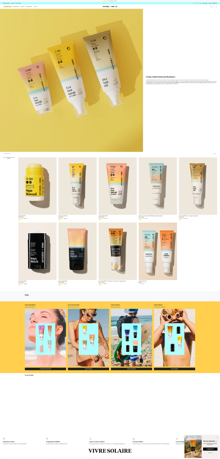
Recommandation (6, 3)
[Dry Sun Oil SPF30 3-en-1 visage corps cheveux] (198, 186)
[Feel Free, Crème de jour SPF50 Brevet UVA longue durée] (158, 186)
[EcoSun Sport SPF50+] (77, 251)
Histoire (12, 3)
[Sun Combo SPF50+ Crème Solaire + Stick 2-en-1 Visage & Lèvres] (118, 251)
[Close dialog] (217, 437)
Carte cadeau (204, 3)
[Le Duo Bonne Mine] (158, 251)
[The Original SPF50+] (37, 251)
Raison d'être (18, 3)
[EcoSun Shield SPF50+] (118, 186)
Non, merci (210, 452)
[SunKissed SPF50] (37, 186)
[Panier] (216, 7)
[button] (16, 6)
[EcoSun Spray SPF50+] (77, 186)
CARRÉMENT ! (210, 449)
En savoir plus (29, 375)
